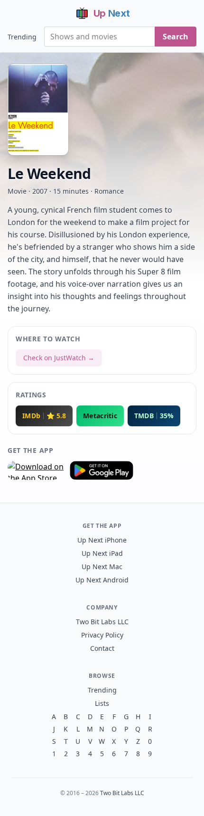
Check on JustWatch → (58, 357)
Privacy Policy (102, 634)
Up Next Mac (102, 566)
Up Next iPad (102, 553)
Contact (102, 648)
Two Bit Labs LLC (102, 621)
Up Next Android (102, 579)
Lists (102, 703)
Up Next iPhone (102, 539)
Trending (22, 36)
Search (175, 36)
